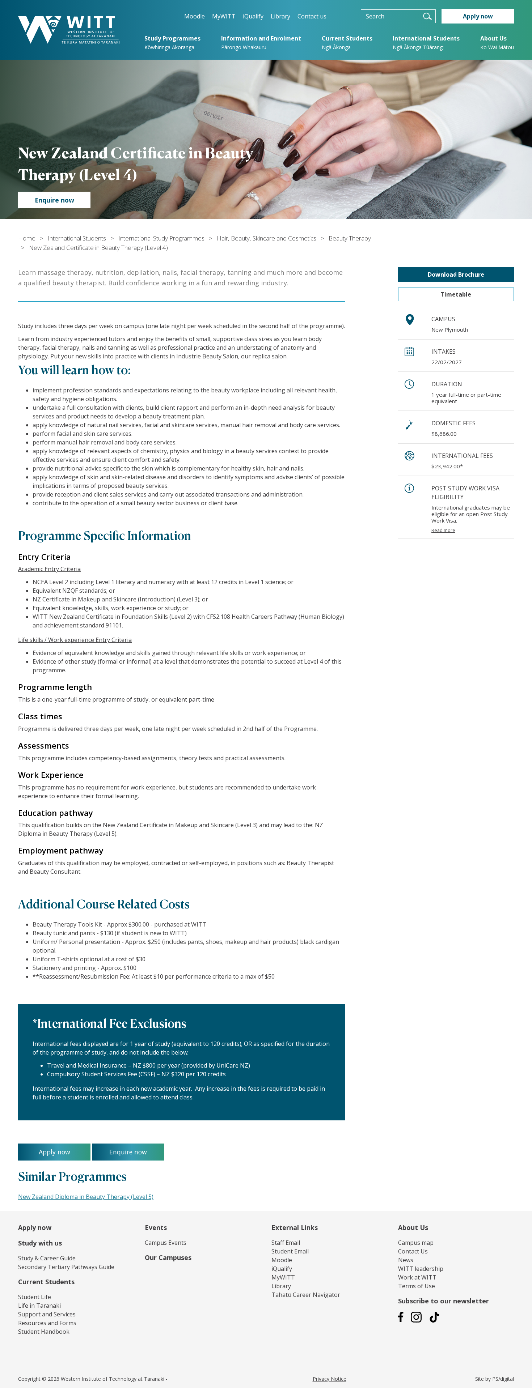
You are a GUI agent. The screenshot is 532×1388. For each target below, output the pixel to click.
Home (26, 238)
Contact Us (413, 1251)
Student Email (290, 1251)
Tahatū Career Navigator (305, 1295)
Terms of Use (416, 1286)
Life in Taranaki (39, 1306)
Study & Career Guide (47, 1258)
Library (280, 16)
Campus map (416, 1243)
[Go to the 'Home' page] (68, 30)
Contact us (311, 16)
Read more (443, 530)
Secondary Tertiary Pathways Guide (66, 1267)
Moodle (194, 16)
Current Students (46, 1281)
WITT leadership (420, 1269)
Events (156, 1227)
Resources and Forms (47, 1323)
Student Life (34, 1297)
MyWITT (224, 16)
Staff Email (285, 1243)
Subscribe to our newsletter (443, 1301)
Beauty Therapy (350, 238)
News (405, 1260)
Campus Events (165, 1243)
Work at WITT (417, 1277)
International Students (77, 238)
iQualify (253, 16)
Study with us (40, 1243)
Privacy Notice (329, 1378)
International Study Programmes (161, 238)
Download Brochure (456, 274)
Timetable (455, 294)
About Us (413, 1227)
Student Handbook (43, 1332)
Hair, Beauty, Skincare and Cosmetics (266, 238)
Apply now (34, 1227)
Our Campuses (168, 1257)
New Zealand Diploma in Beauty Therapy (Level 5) (85, 1197)
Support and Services (47, 1314)
